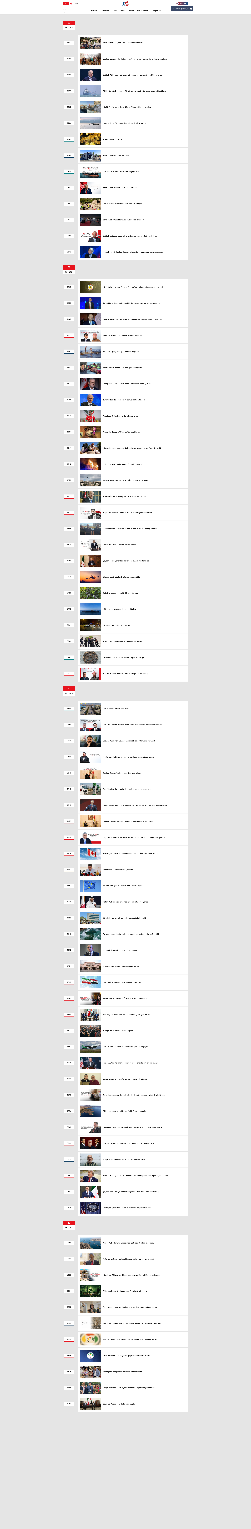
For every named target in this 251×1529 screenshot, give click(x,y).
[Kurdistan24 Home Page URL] (125, 3)
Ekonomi (105, 10)
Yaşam (156, 11)
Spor (114, 10)
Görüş (122, 10)
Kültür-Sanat (142, 11)
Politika (93, 11)
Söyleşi (131, 10)
